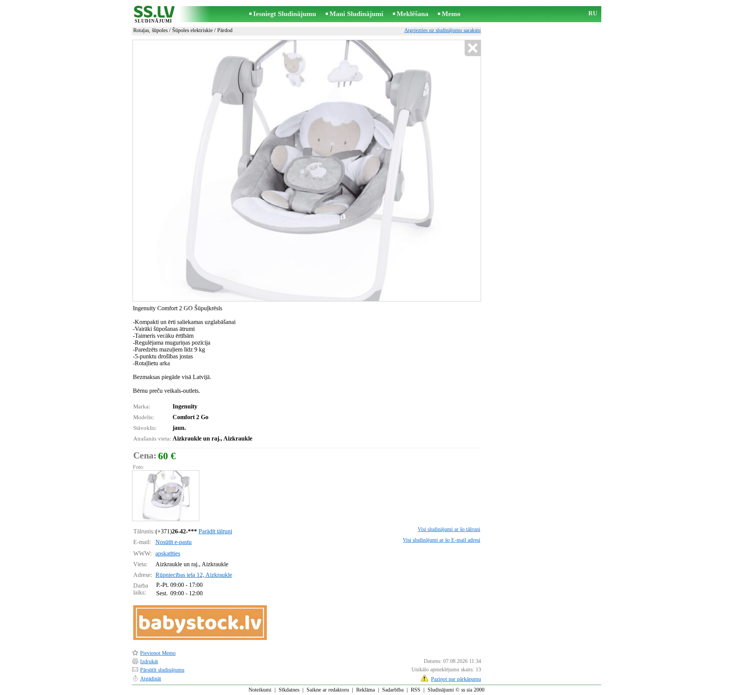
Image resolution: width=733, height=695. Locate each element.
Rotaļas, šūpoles (150, 30)
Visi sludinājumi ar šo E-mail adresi (441, 540)
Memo (451, 14)
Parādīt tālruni (215, 531)
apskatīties (167, 553)
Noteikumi (260, 690)
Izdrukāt (149, 661)
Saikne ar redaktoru (328, 690)
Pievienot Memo (158, 653)
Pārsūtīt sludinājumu (162, 670)
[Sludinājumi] (153, 14)
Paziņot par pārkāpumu (456, 679)
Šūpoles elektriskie (192, 30)
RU (592, 13)
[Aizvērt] (472, 48)
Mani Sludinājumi (356, 14)
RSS (415, 690)
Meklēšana (412, 14)
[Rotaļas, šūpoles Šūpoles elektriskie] (165, 495)
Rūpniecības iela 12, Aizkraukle (193, 575)
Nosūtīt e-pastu (173, 542)
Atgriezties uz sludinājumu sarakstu (442, 30)
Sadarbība (393, 690)
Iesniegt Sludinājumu (284, 14)
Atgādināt (150, 679)
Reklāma (365, 690)
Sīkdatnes (289, 690)
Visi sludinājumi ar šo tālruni (449, 529)
